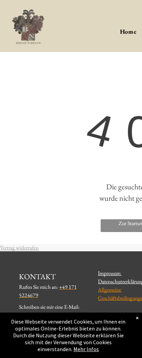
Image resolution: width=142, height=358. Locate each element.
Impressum (109, 273)
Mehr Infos (86, 349)
